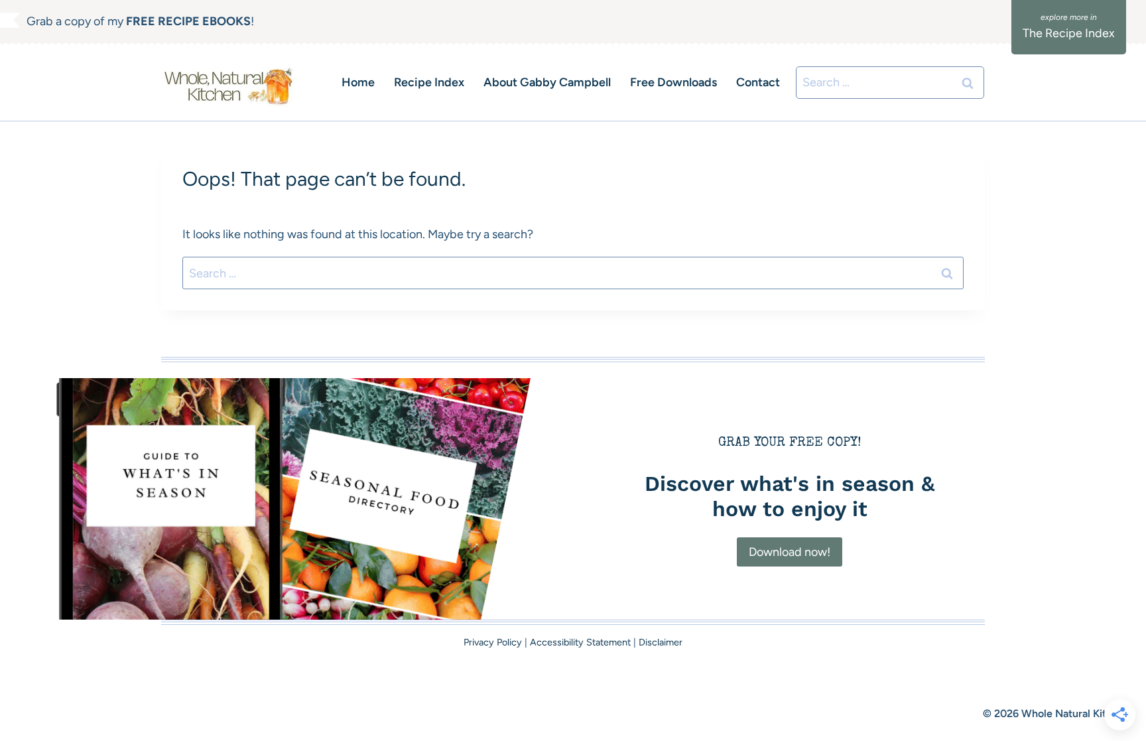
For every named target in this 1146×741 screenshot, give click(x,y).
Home (358, 82)
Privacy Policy (493, 642)
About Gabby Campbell (547, 82)
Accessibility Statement (580, 642)
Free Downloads (673, 82)
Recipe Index (429, 82)
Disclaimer (660, 642)
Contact (758, 82)
